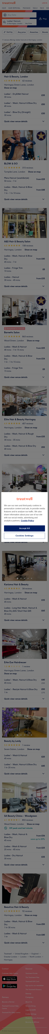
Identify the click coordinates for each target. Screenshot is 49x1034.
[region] (24, 517)
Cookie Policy (27, 521)
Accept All (24, 528)
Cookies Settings (25, 536)
